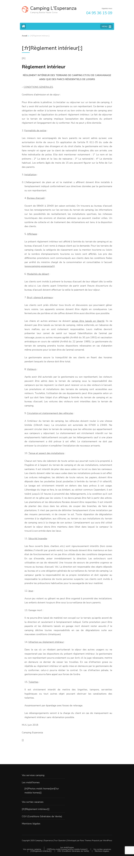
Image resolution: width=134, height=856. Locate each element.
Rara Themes (85, 840)
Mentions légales (31, 823)
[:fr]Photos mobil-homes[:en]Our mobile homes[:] (67, 849)
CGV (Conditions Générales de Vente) (42, 816)
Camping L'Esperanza (53, 8)
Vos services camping (33, 775)
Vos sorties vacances (32, 801)
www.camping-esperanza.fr (39, 266)
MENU (104, 26)
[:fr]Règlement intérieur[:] (35, 809)
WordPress (107, 840)
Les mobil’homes (31, 782)
